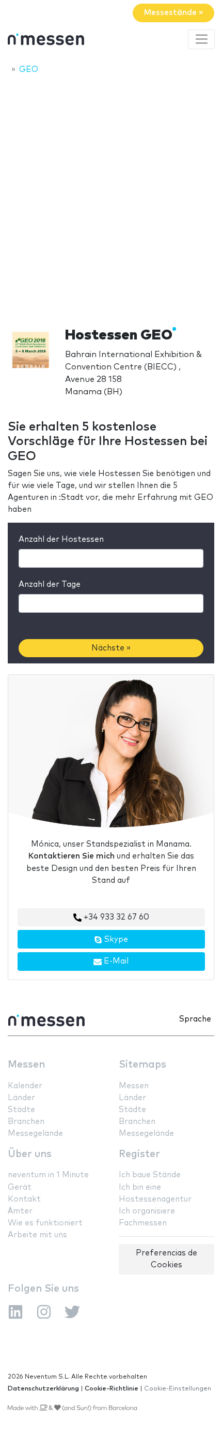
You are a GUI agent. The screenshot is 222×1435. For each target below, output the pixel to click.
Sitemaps (142, 1065)
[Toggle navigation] (201, 39)
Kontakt (24, 1199)
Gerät (19, 1187)
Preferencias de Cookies (166, 1259)
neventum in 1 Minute (48, 1175)
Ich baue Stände (150, 1175)
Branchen (26, 1122)
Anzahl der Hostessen (61, 539)
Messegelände (35, 1133)
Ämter (20, 1211)
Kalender (25, 1086)
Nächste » (111, 648)
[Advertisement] (111, 197)
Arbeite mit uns (37, 1235)
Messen (26, 1065)
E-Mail (115, 961)
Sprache (195, 1019)
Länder (21, 1098)
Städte (21, 1110)
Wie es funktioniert (45, 1223)
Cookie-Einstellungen (177, 1388)
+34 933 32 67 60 (115, 917)
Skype (115, 939)
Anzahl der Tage (50, 584)
